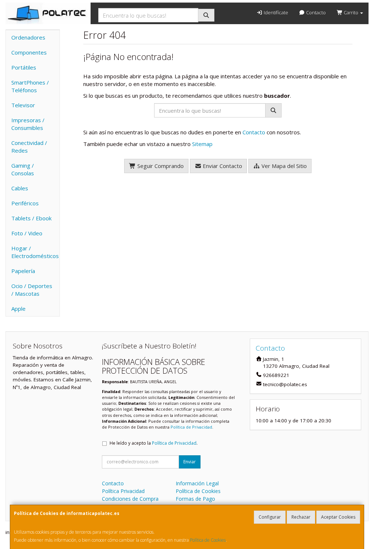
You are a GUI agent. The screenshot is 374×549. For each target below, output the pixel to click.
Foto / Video (26, 233)
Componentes (29, 52)
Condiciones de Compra (130, 498)
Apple (18, 308)
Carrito (351, 12)
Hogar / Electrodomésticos (35, 251)
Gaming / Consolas (22, 169)
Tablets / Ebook (31, 218)
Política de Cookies (208, 540)
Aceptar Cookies (338, 517)
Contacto (315, 12)
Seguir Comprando (160, 165)
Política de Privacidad (191, 427)
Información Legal (197, 483)
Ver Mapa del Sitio (283, 165)
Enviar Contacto (221, 165)
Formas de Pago (195, 498)
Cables (19, 188)
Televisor (23, 105)
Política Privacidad (123, 491)
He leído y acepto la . (154, 443)
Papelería (23, 270)
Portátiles (23, 67)
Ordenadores (28, 37)
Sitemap (202, 143)
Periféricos (25, 203)
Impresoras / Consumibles (28, 123)
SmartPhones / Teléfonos (30, 86)
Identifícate (275, 12)
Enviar (189, 462)
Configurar (270, 517)
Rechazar (300, 517)
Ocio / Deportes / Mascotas (31, 289)
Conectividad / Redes (29, 146)
